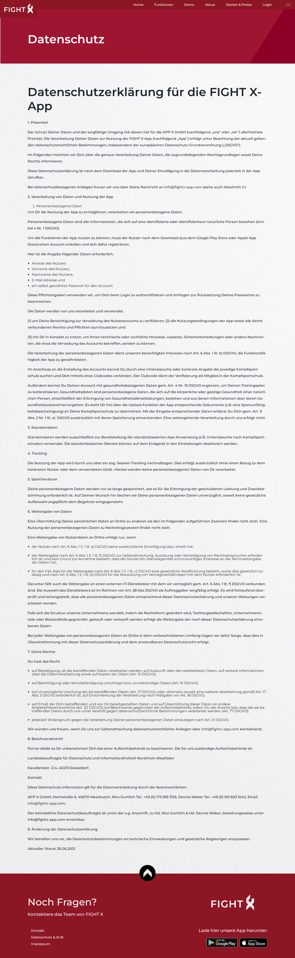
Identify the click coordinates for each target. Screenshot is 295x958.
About (210, 5)
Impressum (40, 944)
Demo (189, 5)
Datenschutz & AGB (47, 937)
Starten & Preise (239, 5)
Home (138, 5)
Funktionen (163, 5)
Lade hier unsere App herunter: (233, 930)
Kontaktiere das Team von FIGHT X (65, 914)
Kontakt (37, 930)
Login (267, 5)
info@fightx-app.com (183, 187)
